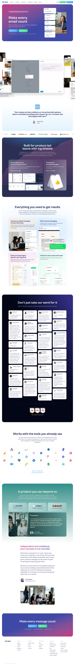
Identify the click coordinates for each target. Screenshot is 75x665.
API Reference (52, 646)
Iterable (40, 646)
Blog (50, 648)
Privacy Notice (63, 646)
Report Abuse (63, 644)
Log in (57, 2)
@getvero (46, 356)
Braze (40, 643)
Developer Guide (53, 644)
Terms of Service (64, 643)
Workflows (19, 644)
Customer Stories (31, 643)
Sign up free (69, 2)
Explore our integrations (37, 471)
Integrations (30, 2)
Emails (18, 646)
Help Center (52, 643)
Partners (29, 644)
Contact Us (30, 648)
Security (62, 648)
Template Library (53, 650)
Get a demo (62, 2)
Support (35, 2)
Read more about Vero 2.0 (37, 472)
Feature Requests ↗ (53, 653)
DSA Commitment (64, 651)
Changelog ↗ (52, 651)
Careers (29, 646)
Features (18, 643)
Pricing (39, 2)
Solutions (19, 650)
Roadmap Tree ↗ (53, 655)
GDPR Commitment (64, 650)
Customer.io (41, 644)
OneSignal (41, 648)
